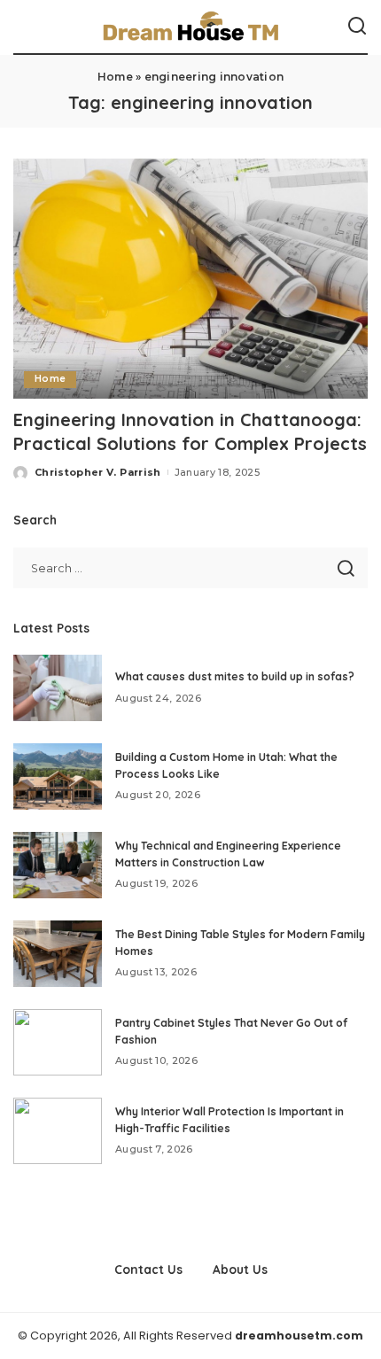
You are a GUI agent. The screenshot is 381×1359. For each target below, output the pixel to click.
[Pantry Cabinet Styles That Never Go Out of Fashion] (57, 1042)
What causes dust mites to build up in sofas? (234, 676)
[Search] (357, 26)
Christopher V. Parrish (98, 472)
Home (115, 76)
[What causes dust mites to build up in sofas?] (57, 688)
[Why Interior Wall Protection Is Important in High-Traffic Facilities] (57, 1131)
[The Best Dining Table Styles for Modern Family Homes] (57, 953)
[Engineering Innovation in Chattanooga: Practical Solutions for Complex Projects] (190, 278)
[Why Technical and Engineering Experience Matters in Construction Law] (57, 865)
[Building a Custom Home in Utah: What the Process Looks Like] (57, 776)
